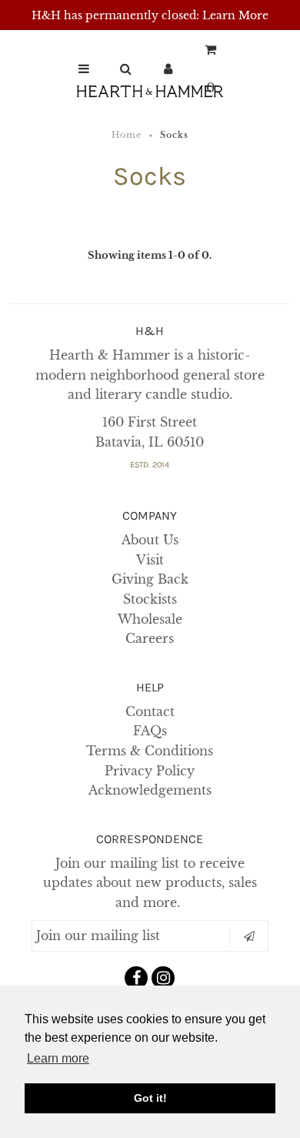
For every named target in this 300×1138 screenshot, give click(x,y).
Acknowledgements (150, 790)
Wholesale (150, 619)
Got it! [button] (150, 1098)
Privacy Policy (150, 770)
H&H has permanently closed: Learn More (150, 15)
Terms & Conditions (149, 750)
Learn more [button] (58, 1058)
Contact (150, 711)
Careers (149, 638)
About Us (150, 539)
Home (127, 134)
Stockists (150, 599)
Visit (150, 559)
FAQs (150, 730)
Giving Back (150, 579)
